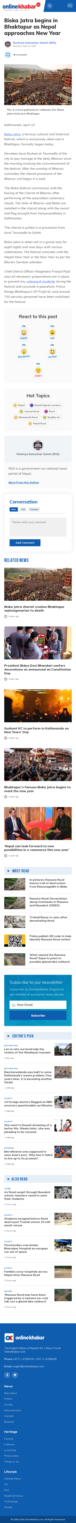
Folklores (9, 1444)
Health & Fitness (13, 1495)
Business (9, 1421)
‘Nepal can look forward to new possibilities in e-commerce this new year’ (36, 848)
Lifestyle (9, 1416)
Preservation (11, 1455)
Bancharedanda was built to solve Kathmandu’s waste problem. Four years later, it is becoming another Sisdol (28, 1077)
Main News (10, 1393)
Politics (8, 1398)
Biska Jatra (12, 134)
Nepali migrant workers (47, 405)
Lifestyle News (12, 1478)
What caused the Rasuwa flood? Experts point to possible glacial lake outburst (50, 958)
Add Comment (25, 542)
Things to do (11, 1461)
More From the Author (23, 482)
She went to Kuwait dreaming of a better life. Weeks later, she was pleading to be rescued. (28, 1128)
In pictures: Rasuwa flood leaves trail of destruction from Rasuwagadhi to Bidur (49, 883)
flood (52, 411)
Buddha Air (54, 417)
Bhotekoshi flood (28, 417)
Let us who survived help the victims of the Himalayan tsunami (27, 1050)
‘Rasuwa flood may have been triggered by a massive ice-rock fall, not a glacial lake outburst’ (26, 1298)
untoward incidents (41, 281)
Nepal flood (39, 423)
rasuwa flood (31, 411)
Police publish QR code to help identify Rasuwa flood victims (50, 937)
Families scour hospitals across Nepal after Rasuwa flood (26, 1273)
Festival (8, 1438)
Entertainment (12, 1410)
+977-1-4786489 (46, 1359)
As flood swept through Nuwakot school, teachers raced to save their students (27, 1195)
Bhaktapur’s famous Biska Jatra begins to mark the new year (37, 789)
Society (8, 1404)
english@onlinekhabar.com (28, 1366)
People (8, 1507)
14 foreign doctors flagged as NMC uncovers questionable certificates (28, 1103)
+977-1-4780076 (23, 1359)
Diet (6, 1490)
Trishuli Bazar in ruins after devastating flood (49, 919)
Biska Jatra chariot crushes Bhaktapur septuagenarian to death (34, 608)
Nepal (21, 405)
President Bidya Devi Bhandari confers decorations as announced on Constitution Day (37, 669)
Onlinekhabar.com (14, 1351)
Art (6, 1484)
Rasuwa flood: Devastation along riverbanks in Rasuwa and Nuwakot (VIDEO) (49, 902)
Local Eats (10, 1450)
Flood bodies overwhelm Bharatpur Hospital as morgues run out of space (26, 1248)
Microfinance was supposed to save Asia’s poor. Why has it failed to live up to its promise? (28, 1155)
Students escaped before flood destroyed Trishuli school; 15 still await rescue (27, 1222)
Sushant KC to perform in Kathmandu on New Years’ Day (36, 730)
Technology (11, 1501)
